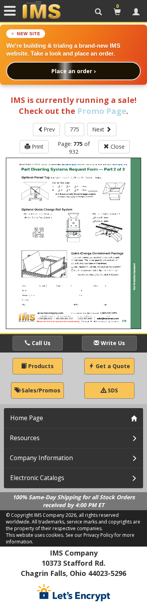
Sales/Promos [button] (40, 390)
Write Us (112, 343)
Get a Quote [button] (112, 366)
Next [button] (99, 129)
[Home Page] (41, 10)
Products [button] (40, 366)
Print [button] (37, 146)
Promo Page (101, 111)
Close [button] (117, 146)
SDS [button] (112, 390)
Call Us (40, 343)
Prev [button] (49, 129)
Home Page (26, 418)
